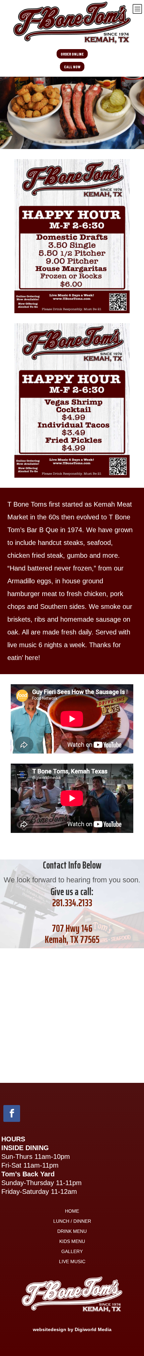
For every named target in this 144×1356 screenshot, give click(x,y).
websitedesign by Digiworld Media (72, 1329)
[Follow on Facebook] (11, 1113)
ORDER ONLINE (72, 53)
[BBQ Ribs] (72, 146)
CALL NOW (72, 66)
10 (78, 142)
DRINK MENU (72, 1231)
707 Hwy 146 (72, 928)
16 (112, 142)
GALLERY (72, 1251)
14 (100, 142)
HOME (72, 1211)
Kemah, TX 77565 (72, 939)
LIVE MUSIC (72, 1261)
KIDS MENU (72, 1241)
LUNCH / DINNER (72, 1221)
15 (106, 142)
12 (89, 142)
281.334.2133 (72, 903)
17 (118, 142)
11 (83, 142)
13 (95, 142)
